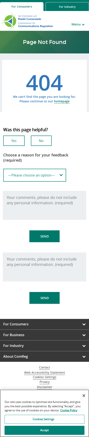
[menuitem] (21, 6)
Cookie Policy (68, 410)
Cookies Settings (44, 377)
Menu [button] (76, 24)
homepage (62, 101)
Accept (44, 430)
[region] (44, 413)
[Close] (84, 395)
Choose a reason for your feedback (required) (35, 157)
